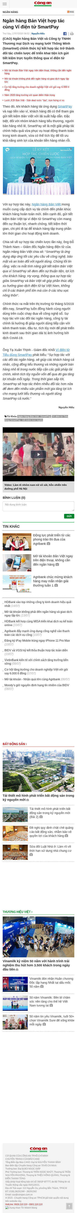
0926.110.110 (20, 1204)
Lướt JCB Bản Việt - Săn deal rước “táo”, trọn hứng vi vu (34, 100)
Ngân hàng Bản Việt (47, 204)
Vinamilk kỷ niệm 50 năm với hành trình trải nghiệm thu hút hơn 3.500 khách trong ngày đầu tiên (36, 965)
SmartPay (65, 106)
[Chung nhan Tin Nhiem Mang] (21, 1207)
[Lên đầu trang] (69, 1206)
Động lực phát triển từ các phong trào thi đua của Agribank (51, 539)
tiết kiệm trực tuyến (32, 420)
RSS (71, 12)
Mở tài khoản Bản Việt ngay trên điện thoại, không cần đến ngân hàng (53, 560)
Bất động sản (14, 744)
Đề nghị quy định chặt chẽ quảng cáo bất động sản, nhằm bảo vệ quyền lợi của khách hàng (51, 831)
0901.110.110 (35, 1204)
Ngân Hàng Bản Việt (29, 416)
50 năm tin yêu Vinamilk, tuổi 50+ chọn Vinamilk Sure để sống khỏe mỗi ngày (52, 1020)
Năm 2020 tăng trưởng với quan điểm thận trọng (29, 95)
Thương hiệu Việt (17, 911)
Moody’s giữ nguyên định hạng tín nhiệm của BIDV (36, 685)
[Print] (72, 33)
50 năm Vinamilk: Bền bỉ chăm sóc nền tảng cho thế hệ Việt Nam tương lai (50, 1001)
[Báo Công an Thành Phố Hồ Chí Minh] (43, 3)
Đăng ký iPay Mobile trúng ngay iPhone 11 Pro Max (37, 640)
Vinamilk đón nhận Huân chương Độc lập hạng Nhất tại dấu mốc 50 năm (51, 982)
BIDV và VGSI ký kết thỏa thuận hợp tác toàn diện (36, 650)
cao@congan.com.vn (22, 1194)
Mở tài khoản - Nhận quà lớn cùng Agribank (32, 679)
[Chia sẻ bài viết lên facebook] (64, 33)
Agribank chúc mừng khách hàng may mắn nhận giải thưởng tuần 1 (52, 581)
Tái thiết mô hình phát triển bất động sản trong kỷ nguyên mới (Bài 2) (50, 812)
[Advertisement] (38, 718)
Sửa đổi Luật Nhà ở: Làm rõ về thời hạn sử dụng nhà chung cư (50, 848)
